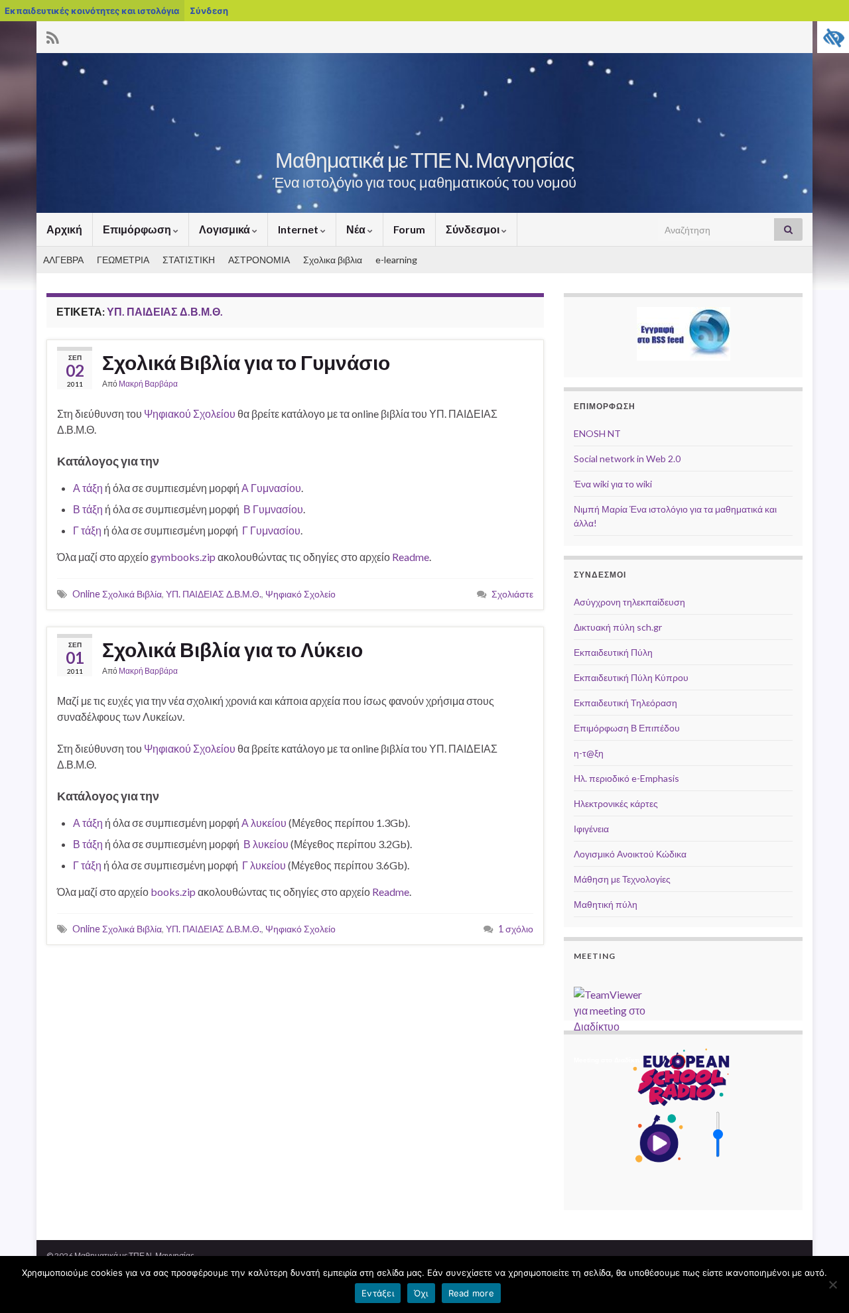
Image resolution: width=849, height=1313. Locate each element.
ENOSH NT (597, 433)
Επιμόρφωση (138, 229)
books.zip (173, 891)
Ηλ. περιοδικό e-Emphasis (626, 778)
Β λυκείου (266, 844)
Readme (410, 556)
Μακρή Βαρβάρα (148, 384)
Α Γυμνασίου (271, 487)
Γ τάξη (87, 530)
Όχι (421, 1293)
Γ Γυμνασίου (271, 530)
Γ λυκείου (264, 865)
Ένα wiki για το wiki (613, 483)
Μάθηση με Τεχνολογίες (622, 879)
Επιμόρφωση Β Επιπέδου (627, 727)
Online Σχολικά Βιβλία (117, 593)
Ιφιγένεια (591, 828)
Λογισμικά (225, 229)
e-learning (396, 259)
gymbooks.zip (183, 556)
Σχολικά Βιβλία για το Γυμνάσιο (246, 362)
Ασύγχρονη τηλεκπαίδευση (629, 601)
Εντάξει (377, 1293)
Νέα (356, 229)
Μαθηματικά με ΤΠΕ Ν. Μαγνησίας (424, 159)
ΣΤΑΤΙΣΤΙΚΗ (189, 259)
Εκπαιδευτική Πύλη (613, 652)
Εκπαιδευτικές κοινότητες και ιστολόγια (92, 10)
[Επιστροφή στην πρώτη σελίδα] (424, 133)
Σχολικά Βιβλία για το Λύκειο (232, 649)
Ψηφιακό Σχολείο (300, 593)
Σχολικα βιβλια (332, 259)
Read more (471, 1293)
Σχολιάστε (512, 593)
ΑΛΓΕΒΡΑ (63, 259)
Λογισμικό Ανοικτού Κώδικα (630, 853)
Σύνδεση (209, 10)
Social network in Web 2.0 (627, 458)
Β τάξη (88, 509)
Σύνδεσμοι (473, 229)
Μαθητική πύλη (605, 904)
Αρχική (64, 229)
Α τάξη (88, 487)
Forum (409, 229)
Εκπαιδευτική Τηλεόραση (625, 702)
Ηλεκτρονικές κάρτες (616, 803)
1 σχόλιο (515, 928)
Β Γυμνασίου (273, 509)
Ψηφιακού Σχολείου (189, 413)
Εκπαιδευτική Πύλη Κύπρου (631, 677)
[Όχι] (832, 1284)
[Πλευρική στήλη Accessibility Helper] (833, 37)
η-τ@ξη (589, 753)
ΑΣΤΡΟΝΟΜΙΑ (259, 259)
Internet (299, 229)
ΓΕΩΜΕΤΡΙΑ (123, 259)
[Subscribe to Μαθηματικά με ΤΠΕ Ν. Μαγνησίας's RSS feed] (52, 35)
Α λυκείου (264, 822)
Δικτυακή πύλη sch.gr (618, 627)
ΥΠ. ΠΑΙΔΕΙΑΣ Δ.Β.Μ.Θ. (213, 593)
